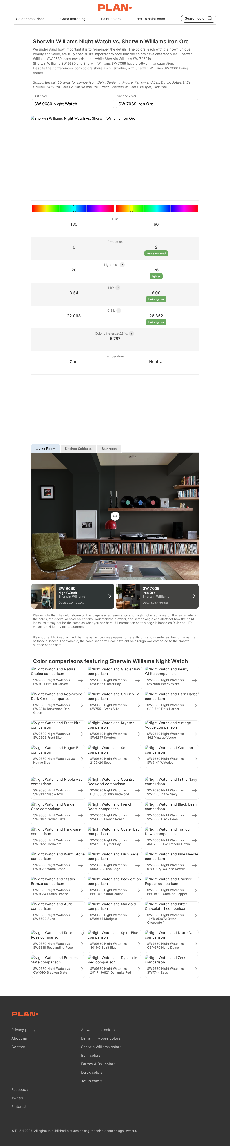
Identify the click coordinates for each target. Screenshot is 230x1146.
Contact (18, 1047)
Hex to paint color (150, 19)
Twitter (17, 1098)
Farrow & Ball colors (98, 1064)
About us (19, 1038)
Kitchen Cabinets (78, 448)
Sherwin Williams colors (101, 1047)
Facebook (19, 1089)
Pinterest (19, 1106)
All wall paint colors (98, 1029)
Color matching (72, 19)
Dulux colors (91, 1072)
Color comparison (30, 19)
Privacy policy (23, 1029)
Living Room (45, 448)
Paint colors (111, 19)
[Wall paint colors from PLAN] (115, 8)
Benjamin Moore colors (100, 1038)
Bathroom (109, 448)
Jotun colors (91, 1081)
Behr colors (90, 1055)
